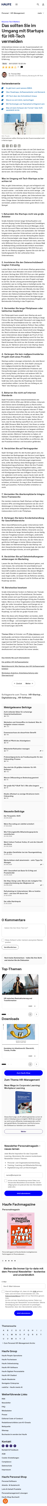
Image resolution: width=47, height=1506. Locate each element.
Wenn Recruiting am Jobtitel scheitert (19, 824)
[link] (5, 13)
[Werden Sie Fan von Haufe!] (15, 1446)
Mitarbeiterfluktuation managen (17, 749)
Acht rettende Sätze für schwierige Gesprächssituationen (18, 713)
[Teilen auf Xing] (15, 146)
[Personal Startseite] (7, 4)
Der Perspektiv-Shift (12, 816)
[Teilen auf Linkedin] (19, 146)
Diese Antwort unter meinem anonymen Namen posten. (24, 941)
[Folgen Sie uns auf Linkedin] (3, 1446)
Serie (5, 63)
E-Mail (4, 1282)
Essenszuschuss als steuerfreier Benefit (20, 732)
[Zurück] (30, 1014)
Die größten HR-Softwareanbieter (15, 662)
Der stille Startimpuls (12, 901)
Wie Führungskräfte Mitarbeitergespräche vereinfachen (21, 833)
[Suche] (38, 4)
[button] (10, 947)
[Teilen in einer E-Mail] (3, 146)
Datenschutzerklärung (12, 1296)
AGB (34, 1292)
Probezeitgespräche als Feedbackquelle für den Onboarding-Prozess (23, 758)
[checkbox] (3, 940)
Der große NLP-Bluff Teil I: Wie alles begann (21, 785)
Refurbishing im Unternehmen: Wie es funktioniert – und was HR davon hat (22, 892)
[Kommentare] (22, 67)
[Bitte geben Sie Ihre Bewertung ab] (15, 67)
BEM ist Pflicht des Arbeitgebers (17, 741)
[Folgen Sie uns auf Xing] (7, 1446)
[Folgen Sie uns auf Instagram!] (11, 1446)
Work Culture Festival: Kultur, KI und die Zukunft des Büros (23, 843)
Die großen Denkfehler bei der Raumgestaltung (23, 852)
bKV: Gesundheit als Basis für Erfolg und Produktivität (20, 871)
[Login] (43, 4)
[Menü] (16, 4)
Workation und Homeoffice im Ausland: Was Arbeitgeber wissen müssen (23, 723)
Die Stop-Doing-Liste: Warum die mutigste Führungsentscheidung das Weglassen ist (23, 882)
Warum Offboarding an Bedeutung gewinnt (21, 777)
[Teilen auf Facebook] (11, 146)
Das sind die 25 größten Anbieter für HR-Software (20, 768)
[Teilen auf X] (7, 146)
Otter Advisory (34, 634)
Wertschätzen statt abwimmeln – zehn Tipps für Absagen (23, 861)
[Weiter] (36, 1014)
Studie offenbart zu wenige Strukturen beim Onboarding (21, 795)
